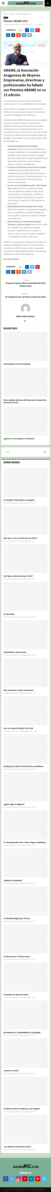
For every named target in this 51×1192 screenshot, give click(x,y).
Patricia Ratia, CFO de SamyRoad (17, 364)
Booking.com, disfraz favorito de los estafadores (23, 766)
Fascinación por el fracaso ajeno (17, 956)
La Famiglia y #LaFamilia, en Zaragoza (19, 500)
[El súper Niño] (25, 596)
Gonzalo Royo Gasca (13, 731)
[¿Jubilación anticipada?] (25, 863)
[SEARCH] (44, 452)
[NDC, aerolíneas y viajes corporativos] (25, 672)
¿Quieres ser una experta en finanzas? (19, 438)
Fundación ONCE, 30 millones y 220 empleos (22, 1108)
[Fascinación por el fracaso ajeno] (25, 939)
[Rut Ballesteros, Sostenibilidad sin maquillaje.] (25, 1015)
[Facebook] (5, 1178)
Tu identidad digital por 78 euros (17, 918)
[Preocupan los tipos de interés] (25, 977)
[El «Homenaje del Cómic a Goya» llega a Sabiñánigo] (25, 824)
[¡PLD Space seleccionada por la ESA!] (25, 558)
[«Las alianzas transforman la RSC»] (25, 1129)
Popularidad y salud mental (15, 652)
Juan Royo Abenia (12, 503)
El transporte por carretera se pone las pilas (25, 297)
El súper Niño (9, 614)
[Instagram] (18, 1178)
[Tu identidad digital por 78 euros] (25, 901)
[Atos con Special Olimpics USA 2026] (25, 710)
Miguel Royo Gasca (12, 693)
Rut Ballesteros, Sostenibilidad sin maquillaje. (22, 1032)
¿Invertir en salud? (11, 1070)
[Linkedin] (31, 1178)
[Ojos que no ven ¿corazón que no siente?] (25, 520)
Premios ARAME (23, 90)
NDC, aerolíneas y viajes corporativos (19, 690)
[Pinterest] (25, 1178)
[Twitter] (12, 1178)
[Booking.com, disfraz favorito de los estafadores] (25, 748)
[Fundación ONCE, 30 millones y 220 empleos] (25, 1091)
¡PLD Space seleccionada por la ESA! (18, 576)
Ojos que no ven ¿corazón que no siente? (20, 538)
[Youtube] (37, 1178)
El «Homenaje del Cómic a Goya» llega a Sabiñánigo (25, 842)
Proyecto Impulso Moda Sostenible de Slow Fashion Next (25, 284)
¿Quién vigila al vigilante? (14, 804)
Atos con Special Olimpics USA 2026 (18, 728)
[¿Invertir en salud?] (25, 1053)
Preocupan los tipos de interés (16, 994)
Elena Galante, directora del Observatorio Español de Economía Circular (25, 401)
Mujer (5, 17)
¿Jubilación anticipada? (13, 880)
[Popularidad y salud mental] (25, 634)
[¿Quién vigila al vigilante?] (25, 786)
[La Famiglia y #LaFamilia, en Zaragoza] (25, 482)
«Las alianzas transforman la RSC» (18, 1146)
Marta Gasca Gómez (12, 24)
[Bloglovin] (44, 1178)
